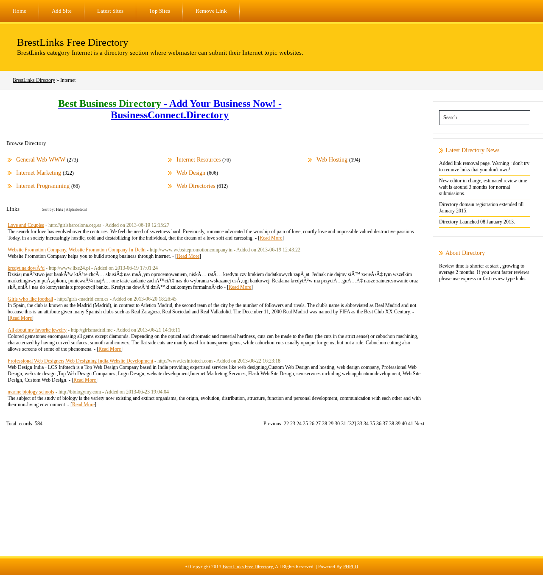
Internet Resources (198, 159)
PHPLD (350, 566)
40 (404, 424)
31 (343, 424)
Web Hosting (331, 159)
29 (330, 424)
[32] (351, 424)
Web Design (190, 173)
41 (410, 424)
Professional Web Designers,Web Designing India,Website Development (80, 361)
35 (372, 424)
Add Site (62, 11)
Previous (272, 424)
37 (385, 424)
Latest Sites (110, 11)
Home (19, 11)
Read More (271, 238)
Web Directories (195, 186)
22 (286, 424)
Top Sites (159, 11)
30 (337, 424)
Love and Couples (26, 225)
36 (378, 424)
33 (359, 424)
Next (419, 424)
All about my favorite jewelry (37, 330)
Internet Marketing (38, 173)
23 (292, 424)
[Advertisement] (271, 497)
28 (324, 424)
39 (397, 424)
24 (299, 424)
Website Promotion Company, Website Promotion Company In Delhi (77, 250)
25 (305, 424)
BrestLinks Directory (34, 80)
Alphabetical (76, 209)
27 (318, 424)
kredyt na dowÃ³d (26, 268)
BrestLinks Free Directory (73, 42)
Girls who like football (30, 299)
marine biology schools (31, 392)
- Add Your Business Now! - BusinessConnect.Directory (170, 109)
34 (366, 424)
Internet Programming (43, 186)
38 (391, 424)
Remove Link (211, 11)
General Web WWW (40, 159)
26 (311, 424)
